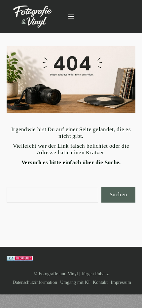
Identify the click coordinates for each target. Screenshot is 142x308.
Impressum (121, 282)
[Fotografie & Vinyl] (32, 17)
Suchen (118, 194)
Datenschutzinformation (35, 282)
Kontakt (100, 282)
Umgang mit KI (75, 282)
